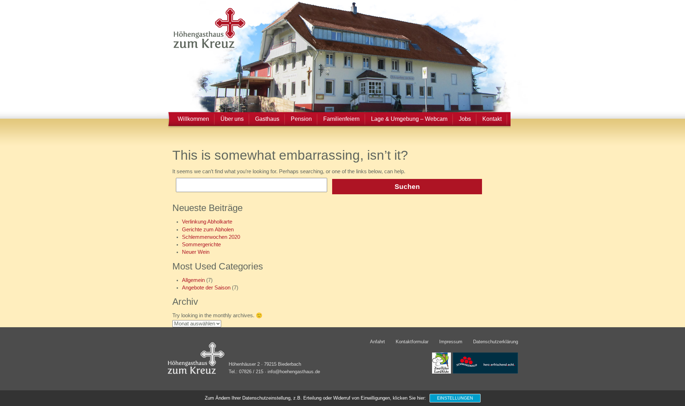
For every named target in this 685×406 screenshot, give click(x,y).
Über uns (232, 119)
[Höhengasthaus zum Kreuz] (207, 48)
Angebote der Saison (206, 288)
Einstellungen (455, 398)
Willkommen (193, 119)
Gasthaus (267, 119)
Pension (301, 119)
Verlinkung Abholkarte (207, 222)
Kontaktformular (412, 341)
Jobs (465, 119)
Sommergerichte (201, 244)
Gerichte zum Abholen (208, 229)
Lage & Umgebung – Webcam (409, 119)
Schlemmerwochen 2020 (211, 237)
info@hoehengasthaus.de (294, 371)
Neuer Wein (195, 252)
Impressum (450, 341)
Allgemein (193, 280)
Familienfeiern (341, 119)
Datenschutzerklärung (495, 341)
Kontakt (492, 119)
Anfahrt (377, 341)
